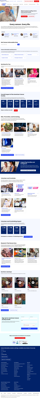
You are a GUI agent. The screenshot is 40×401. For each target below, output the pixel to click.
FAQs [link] (1, 393)
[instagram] (2, 351)
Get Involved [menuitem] (26, 4)
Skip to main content (3, 0)
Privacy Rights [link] (14, 393)
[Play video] (7, 282)
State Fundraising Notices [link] (36, 393)
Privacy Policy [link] (9, 393)
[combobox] (8, 44)
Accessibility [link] (25, 393)
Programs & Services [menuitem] (15, 4)
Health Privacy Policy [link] (19, 393)
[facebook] (3, 351)
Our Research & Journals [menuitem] (32, 4)
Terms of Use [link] (29, 393)
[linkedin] (5, 351)
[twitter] (1, 351)
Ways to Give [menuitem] (21, 4)
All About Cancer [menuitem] (9, 4)
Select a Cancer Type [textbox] (4, 44)
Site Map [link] (5, 393)
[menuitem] (4, 4)
